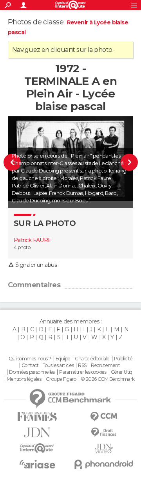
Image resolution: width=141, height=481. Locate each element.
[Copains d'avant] (37, 448)
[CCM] (103, 417)
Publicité (123, 359)
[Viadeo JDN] (103, 448)
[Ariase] (37, 464)
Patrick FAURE (33, 240)
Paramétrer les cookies (82, 372)
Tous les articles (58, 365)
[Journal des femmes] (37, 417)
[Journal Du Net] (37, 432)
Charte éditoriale (92, 359)
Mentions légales (24, 379)
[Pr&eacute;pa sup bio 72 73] (126, 162)
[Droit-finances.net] (103, 432)
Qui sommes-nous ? (30, 359)
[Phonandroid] (103, 464)
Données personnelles (32, 372)
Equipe (63, 359)
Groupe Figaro (61, 379)
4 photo (22, 247)
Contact (30, 365)
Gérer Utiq (121, 372)
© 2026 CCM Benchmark (108, 379)
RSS (82, 365)
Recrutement (105, 365)
